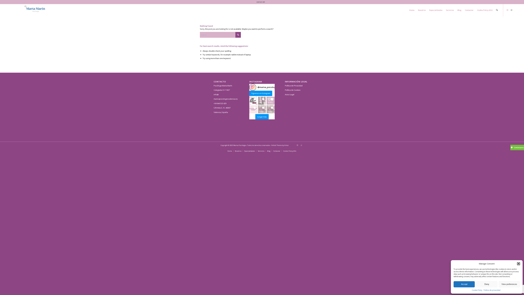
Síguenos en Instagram (260, 93)
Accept (464, 284)
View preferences (509, 284)
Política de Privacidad (294, 85)
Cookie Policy (477, 290)
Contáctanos (519, 147)
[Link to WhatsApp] (511, 10)
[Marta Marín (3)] (38, 10)
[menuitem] (411, 10)
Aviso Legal (289, 94)
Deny (486, 284)
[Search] (497, 10)
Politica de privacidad (492, 290)
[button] (518, 263)
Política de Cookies (292, 90)
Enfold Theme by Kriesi (279, 145)
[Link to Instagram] (507, 10)
